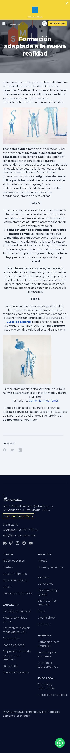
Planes (42, 560)
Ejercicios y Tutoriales (17, 593)
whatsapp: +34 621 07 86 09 (20, 530)
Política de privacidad (52, 694)
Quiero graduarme (50, 567)
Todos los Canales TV (17, 611)
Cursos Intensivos (15, 573)
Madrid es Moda (13, 645)
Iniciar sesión (57, 23)
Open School (47, 617)
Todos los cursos (14, 560)
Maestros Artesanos (16, 672)
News (41, 611)
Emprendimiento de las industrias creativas (17, 655)
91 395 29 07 (11, 524)
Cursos (7, 586)
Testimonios (11, 638)
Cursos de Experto (15, 580)
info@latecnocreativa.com (20, 535)
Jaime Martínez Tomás (43, 400)
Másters (8, 567)
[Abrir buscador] (44, 23)
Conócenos (45, 583)
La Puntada (10, 665)
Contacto (44, 624)
